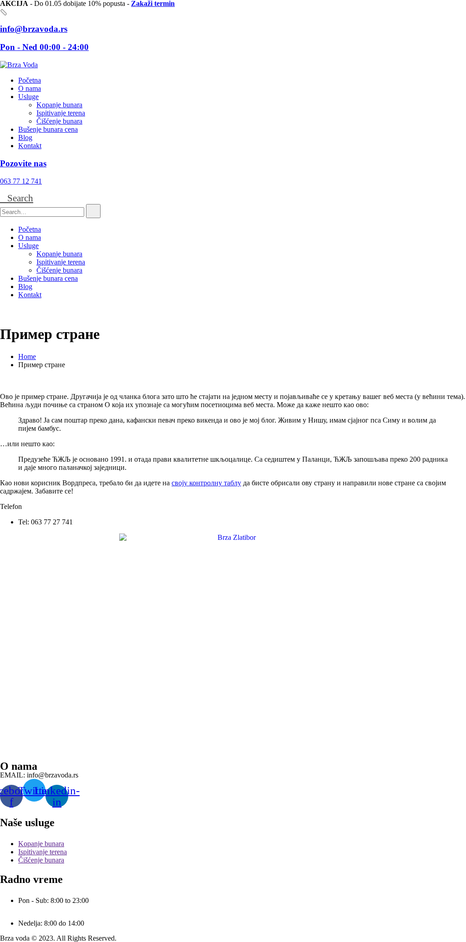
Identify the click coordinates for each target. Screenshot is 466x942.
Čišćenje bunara (59, 121)
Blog (25, 137)
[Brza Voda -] (19, 65)
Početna (29, 80)
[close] (3, 12)
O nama (29, 88)
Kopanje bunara (59, 105)
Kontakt (29, 146)
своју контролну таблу (206, 483)
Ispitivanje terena (60, 113)
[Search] (93, 211)
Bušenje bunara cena (48, 129)
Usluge (28, 96)
